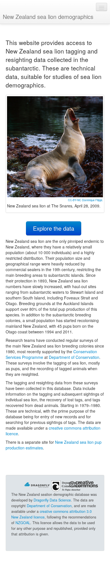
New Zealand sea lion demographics (48, 16)
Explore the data (53, 228)
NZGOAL (23, 522)
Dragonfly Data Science (52, 500)
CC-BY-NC (74, 200)
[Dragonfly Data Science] (37, 484)
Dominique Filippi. (92, 200)
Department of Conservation (74, 357)
